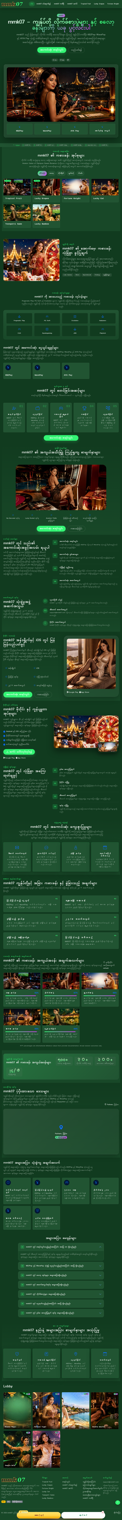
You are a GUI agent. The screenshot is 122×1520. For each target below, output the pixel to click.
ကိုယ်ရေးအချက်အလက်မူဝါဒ (93, 1488)
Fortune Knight (113, 4)
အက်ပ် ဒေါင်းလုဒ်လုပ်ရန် (21, 752)
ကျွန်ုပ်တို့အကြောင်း (89, 1482)
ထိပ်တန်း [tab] (42, 173)
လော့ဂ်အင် (83, 1515)
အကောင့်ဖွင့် (39, 1515)
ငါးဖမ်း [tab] (80, 173)
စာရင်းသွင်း (66, 1482)
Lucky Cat (46, 1492)
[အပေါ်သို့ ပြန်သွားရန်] (117, 1502)
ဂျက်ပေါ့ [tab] (71, 173)
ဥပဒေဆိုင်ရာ (87, 1492)
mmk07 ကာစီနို (59, 4)
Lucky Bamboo (47, 1498)
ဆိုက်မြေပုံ (117, 1513)
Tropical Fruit (86, 4)
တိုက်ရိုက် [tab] (61, 173)
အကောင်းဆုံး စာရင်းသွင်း (51, 50)
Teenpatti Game (48, 1495)
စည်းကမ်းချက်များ (89, 1485)
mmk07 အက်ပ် (72, 4)
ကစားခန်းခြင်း (76, 528)
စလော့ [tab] (52, 173)
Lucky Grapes (99, 4)
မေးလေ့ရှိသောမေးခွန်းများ (91, 1495)
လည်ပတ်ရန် (76, 50)
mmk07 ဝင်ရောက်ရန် (43, 4)
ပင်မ (31, 4)
